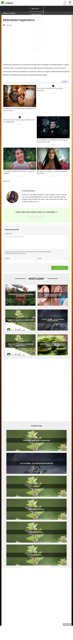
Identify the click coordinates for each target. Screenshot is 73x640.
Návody (33, 31)
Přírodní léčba (35, 20)
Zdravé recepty (36, 43)
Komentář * (8, 233)
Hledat (65, 4)
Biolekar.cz (6, 13)
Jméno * (7, 258)
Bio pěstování (35, 37)
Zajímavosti (35, 9)
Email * (39, 258)
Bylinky (33, 26)
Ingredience (35, 49)
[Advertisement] (36, 389)
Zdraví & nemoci (36, 14)
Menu (70, 4)
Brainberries (20, 113)
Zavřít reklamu (68, 624)
